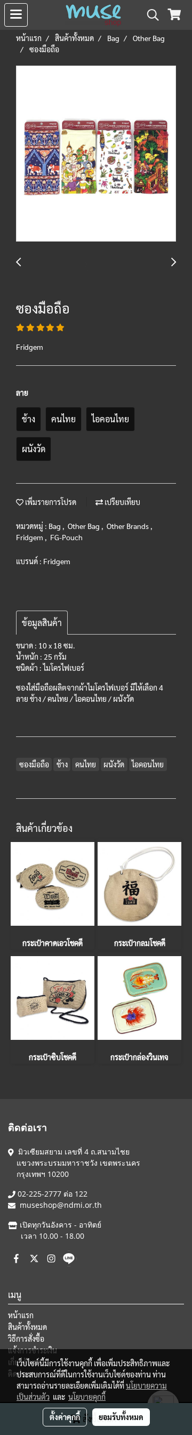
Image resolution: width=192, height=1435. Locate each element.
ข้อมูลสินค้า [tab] (42, 622)
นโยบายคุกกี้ (87, 1396)
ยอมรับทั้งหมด (121, 1417)
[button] (149, 15)
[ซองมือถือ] (96, 154)
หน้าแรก (21, 1315)
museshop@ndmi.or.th (61, 1205)
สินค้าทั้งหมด (27, 1327)
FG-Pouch (66, 537)
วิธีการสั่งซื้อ (26, 1338)
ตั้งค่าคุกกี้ (65, 1417)
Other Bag (84, 526)
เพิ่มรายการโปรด (49, 502)
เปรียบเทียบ (121, 502)
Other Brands (128, 526)
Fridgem (30, 537)
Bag (55, 526)
